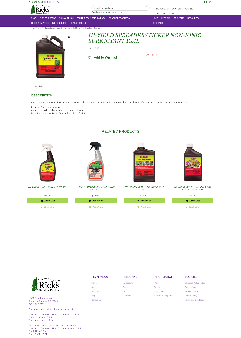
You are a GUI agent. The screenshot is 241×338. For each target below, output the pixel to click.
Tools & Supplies (40, 23)
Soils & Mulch (66, 18)
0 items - (166, 14)
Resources (193, 18)
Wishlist (126, 287)
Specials (165, 18)
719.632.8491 (36, 2)
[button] (69, 37)
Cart (124, 291)
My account (162, 9)
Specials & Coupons (163, 296)
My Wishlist (188, 9)
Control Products (119, 18)
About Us (179, 18)
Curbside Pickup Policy (195, 283)
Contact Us (96, 300)
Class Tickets (78, 23)
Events (157, 287)
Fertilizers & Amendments (91, 18)
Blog (93, 296)
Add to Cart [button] (49, 200)
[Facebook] (205, 2)
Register (176, 9)
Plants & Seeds (48, 18)
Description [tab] (39, 86)
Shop (33, 18)
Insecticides (55, 28)
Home (155, 18)
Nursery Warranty (193, 291)
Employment (159, 291)
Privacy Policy (191, 296)
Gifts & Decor (60, 23)
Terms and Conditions (194, 300)
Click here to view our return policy (106, 12)
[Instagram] (210, 2)
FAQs (156, 283)
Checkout (127, 296)
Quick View (49, 207)
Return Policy (191, 287)
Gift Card (157, 23)
